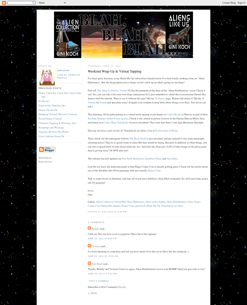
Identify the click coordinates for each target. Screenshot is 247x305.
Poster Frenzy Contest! (50, 118)
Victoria (96, 246)
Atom (122, 287)
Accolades (172, 158)
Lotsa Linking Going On (51, 136)
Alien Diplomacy (135, 201)
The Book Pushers (138, 138)
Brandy (95, 228)
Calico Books (174, 114)
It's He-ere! (44, 101)
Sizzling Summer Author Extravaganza (108, 118)
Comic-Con (94, 205)
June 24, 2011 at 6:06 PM (102, 239)
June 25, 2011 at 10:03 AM (103, 256)
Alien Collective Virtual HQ (110, 201)
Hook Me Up (153, 205)
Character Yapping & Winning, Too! (57, 123)
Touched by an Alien (172, 205)
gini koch (140, 205)
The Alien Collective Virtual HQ (114, 90)
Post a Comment (99, 281)
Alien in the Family (155, 201)
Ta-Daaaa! (160, 98)
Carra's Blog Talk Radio (116, 122)
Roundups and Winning (51, 127)
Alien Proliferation (176, 201)
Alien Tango (193, 201)
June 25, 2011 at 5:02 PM (102, 274)
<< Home (92, 293)
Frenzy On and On (48, 110)
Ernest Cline (154, 170)
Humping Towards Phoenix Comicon (58, 114)
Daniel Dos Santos (110, 205)
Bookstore (138, 158)
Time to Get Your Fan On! (52, 105)
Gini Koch (97, 263)
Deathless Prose (153, 158)
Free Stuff (127, 158)
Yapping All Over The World (54, 131)
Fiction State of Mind (166, 130)
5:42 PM (122, 212)
